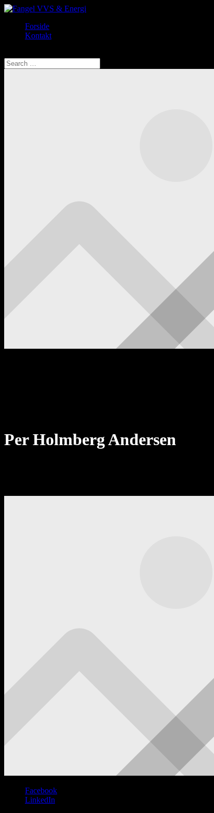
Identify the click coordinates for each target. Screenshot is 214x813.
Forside (37, 26)
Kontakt (38, 35)
